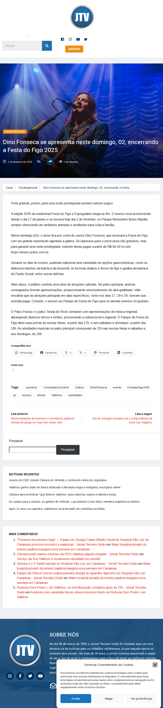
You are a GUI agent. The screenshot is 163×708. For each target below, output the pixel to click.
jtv (15, 395)
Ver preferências (141, 698)
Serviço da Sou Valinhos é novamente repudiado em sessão (58, 559)
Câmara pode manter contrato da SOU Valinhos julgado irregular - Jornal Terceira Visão (78, 554)
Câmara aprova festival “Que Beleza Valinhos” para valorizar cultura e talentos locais (62, 494)
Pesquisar (16, 441)
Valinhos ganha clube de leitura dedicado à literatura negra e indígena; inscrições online (64, 487)
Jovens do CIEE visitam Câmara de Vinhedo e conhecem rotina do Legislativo (58, 480)
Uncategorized (15, 131)
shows (41, 395)
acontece (31, 387)
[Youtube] (78, 39)
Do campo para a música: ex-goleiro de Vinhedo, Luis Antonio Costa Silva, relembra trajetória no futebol (74, 501)
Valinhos (56, 395)
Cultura (79, 387)
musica (26, 395)
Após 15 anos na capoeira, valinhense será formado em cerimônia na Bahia (57, 508)
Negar (109, 698)
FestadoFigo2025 (138, 387)
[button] (155, 665)
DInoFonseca (98, 387)
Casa (9, 187)
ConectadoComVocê (56, 387)
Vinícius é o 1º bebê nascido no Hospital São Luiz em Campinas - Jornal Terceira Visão (77, 563)
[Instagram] (70, 39)
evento (117, 387)
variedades (75, 395)
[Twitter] (85, 39)
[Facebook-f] (62, 39)
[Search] (47, 46)
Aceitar (76, 698)
